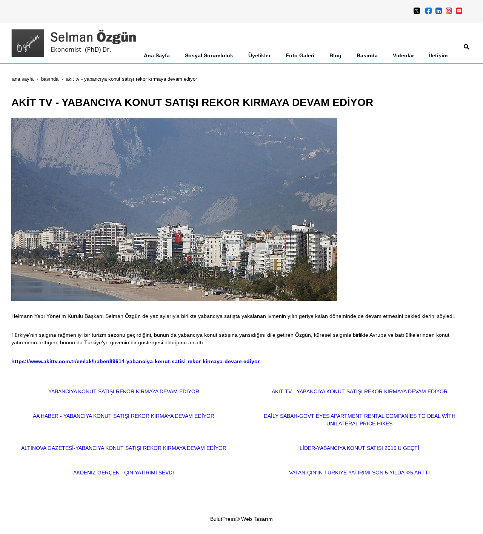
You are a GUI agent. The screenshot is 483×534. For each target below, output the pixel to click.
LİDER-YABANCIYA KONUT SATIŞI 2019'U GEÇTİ (359, 448)
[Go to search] (466, 46)
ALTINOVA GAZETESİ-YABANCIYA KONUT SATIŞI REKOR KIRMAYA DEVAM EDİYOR (123, 448)
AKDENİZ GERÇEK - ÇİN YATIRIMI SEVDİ (123, 473)
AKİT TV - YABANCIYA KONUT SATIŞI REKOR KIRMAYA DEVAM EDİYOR (360, 391)
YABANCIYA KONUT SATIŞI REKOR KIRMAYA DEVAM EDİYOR (123, 391)
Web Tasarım (257, 519)
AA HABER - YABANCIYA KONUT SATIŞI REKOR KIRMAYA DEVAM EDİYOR (123, 416)
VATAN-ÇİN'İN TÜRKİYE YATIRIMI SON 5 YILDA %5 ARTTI (359, 473)
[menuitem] (157, 55)
